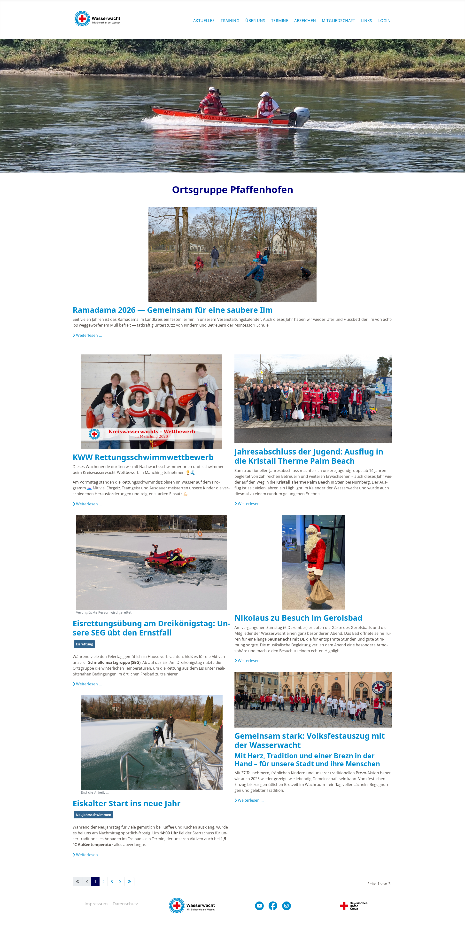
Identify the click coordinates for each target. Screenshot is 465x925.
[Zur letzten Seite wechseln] (129, 881)
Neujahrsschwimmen (93, 814)
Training (230, 20)
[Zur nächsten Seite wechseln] (120, 881)
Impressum (96, 904)
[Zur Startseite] (97, 19)
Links (366, 20)
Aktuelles (204, 20)
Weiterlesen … (88, 335)
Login (384, 20)
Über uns (255, 20)
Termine (279, 20)
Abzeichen (305, 20)
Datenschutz (125, 904)
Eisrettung (84, 644)
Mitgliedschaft (338, 20)
